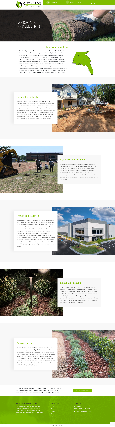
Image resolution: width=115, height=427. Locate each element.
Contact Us (54, 416)
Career (52, 413)
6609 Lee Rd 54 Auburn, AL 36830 (82, 411)
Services (53, 411)
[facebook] (91, 4)
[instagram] (94, 4)
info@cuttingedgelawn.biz (76, 2)
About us (53, 408)
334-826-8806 (54, 2)
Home (52, 406)
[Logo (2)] (29, 1)
